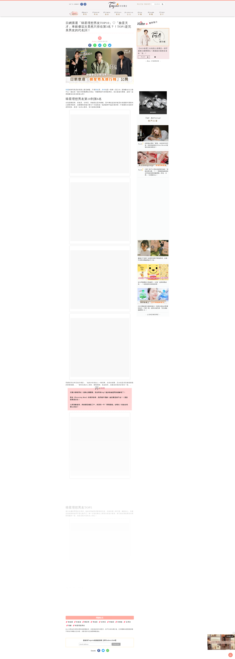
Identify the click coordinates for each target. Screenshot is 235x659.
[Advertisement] (113, 491)
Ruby (94, 41)
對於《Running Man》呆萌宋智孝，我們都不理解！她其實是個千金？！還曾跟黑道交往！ (99, 398)
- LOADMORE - (153, 314)
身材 (103, 89)
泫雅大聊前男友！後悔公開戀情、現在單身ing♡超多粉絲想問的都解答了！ (98, 392)
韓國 (67, 89)
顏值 (97, 89)
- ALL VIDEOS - (153, 61)
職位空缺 (140, 4)
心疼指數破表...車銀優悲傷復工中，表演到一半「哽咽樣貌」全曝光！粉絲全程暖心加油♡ (99, 406)
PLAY (143, 57)
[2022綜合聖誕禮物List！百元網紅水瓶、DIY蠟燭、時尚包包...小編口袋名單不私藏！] (153, 37)
